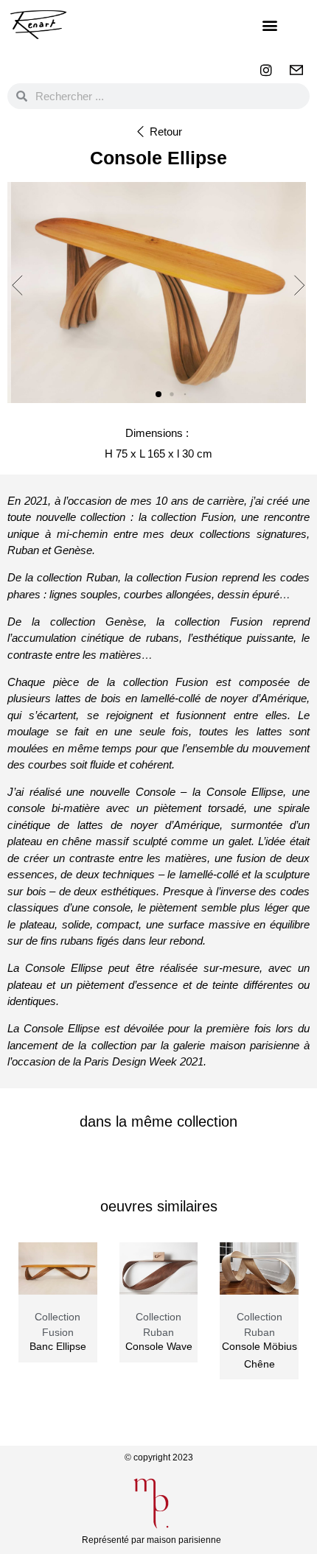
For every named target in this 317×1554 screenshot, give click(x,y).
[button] (269, 25)
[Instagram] (266, 70)
